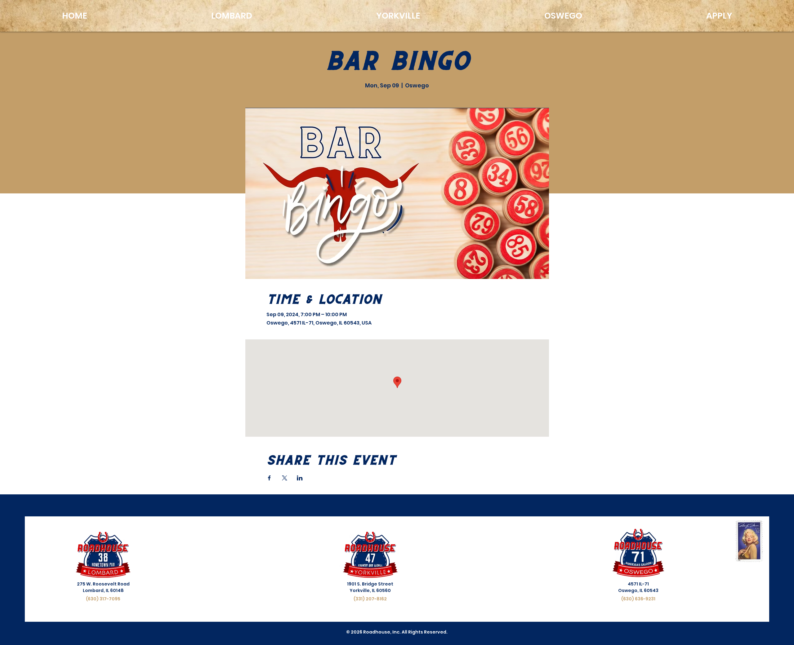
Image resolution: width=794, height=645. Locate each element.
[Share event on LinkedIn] (300, 477)
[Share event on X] (285, 477)
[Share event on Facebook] (269, 477)
